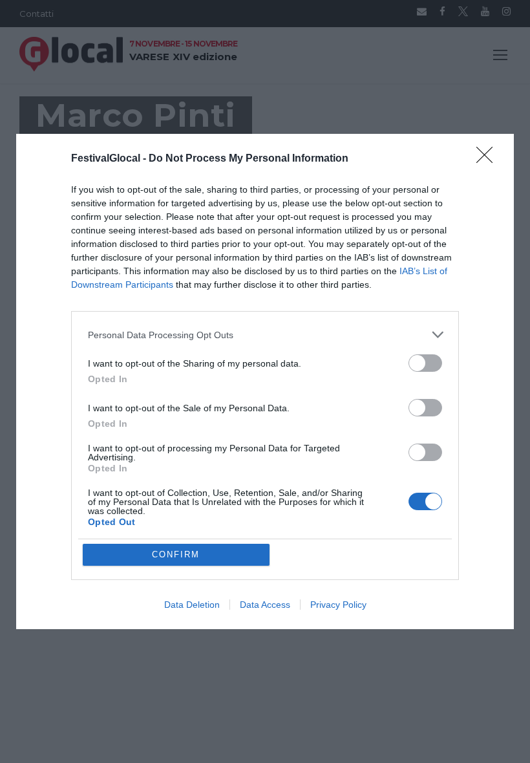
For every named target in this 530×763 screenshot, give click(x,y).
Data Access (265, 604)
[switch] (425, 363)
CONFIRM (176, 554)
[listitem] (265, 334)
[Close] (488, 159)
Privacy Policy (338, 604)
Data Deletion (192, 604)
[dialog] (265, 381)
